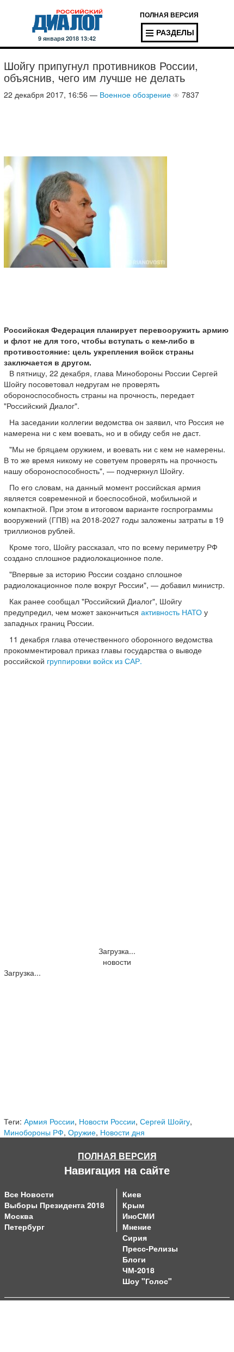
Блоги (134, 1259)
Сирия (134, 1237)
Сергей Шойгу (165, 1121)
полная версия (169, 15)
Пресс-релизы (150, 1248)
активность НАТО (172, 611)
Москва (18, 1215)
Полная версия (117, 1155)
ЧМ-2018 (138, 1270)
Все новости (29, 1194)
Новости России (107, 1121)
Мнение (136, 1226)
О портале (23, 1314)
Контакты (133, 1314)
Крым (133, 1204)
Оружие (82, 1132)
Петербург (24, 1226)
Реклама (132, 1324)
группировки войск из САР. (94, 660)
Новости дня (122, 1132)
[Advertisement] (91, 127)
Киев (131, 1194)
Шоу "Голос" (147, 1280)
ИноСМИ (138, 1215)
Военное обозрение (135, 94)
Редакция (21, 1324)
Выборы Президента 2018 (54, 1204)
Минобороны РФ (34, 1132)
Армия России (49, 1121)
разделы (175, 32)
